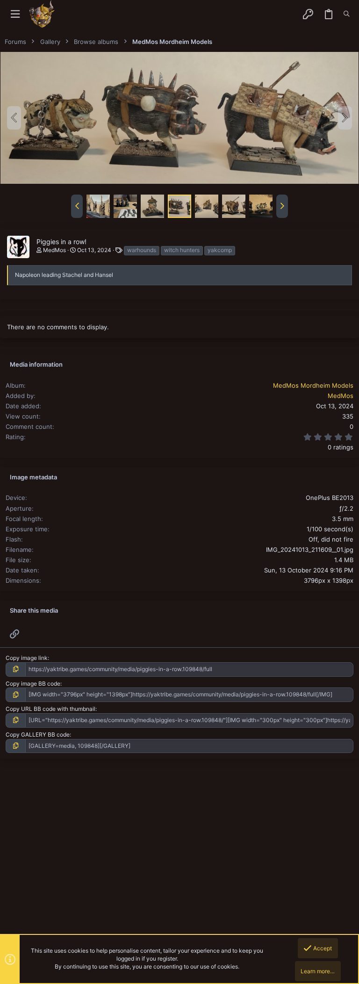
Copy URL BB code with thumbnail (50, 708)
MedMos (54, 249)
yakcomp (220, 249)
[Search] (346, 14)
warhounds (141, 249)
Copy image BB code (33, 683)
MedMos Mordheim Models (313, 385)
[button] (15, 14)
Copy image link (27, 657)
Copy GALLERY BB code (38, 734)
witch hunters (182, 249)
